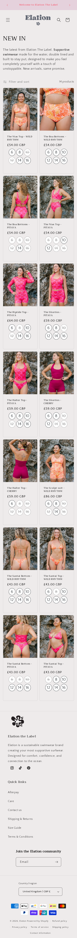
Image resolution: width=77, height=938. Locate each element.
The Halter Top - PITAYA (17, 402)
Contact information (40, 933)
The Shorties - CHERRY (52, 402)
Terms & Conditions (20, 836)
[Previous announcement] (7, 5)
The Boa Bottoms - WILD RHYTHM (55, 138)
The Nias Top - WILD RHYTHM (19, 138)
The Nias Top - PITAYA (52, 226)
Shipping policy (60, 927)
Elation (23, 921)
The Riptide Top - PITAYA (17, 314)
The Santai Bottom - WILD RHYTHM (19, 578)
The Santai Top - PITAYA (54, 665)
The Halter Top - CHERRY (17, 490)
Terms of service (40, 927)
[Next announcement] (69, 5)
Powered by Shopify (38, 921)
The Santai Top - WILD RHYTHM (54, 578)
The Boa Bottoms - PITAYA (18, 226)
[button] (8, 20)
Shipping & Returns (20, 819)
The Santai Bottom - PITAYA (19, 665)
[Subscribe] (56, 862)
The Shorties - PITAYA (52, 314)
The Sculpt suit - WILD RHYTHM (54, 490)
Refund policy (59, 921)
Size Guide (14, 827)
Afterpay (13, 792)
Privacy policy (19, 927)
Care (11, 801)
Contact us (15, 810)
